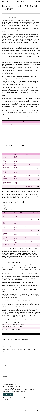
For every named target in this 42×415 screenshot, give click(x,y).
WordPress (37, 410)
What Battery (5, 1)
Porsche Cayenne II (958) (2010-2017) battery (13, 324)
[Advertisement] (21, 135)
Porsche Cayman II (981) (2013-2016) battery (12, 326)
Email (4, 370)
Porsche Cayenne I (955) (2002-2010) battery (13, 322)
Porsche (15, 339)
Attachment (6, 381)
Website (5, 376)
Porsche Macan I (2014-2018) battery (11, 328)
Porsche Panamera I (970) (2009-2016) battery (13, 329)
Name (5, 365)
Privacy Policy (37, 1)
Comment (6, 351)
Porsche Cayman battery (23, 339)
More (37, 157)
